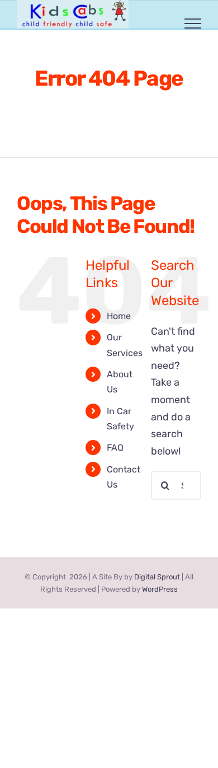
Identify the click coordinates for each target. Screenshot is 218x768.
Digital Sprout (157, 577)
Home (119, 316)
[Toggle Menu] (193, 23)
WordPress (160, 589)
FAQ (115, 447)
